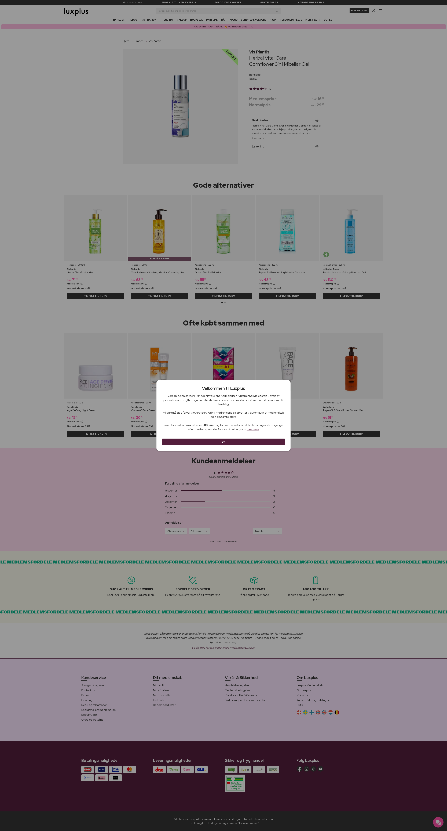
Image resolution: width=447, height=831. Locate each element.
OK (224, 441)
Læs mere (253, 429)
